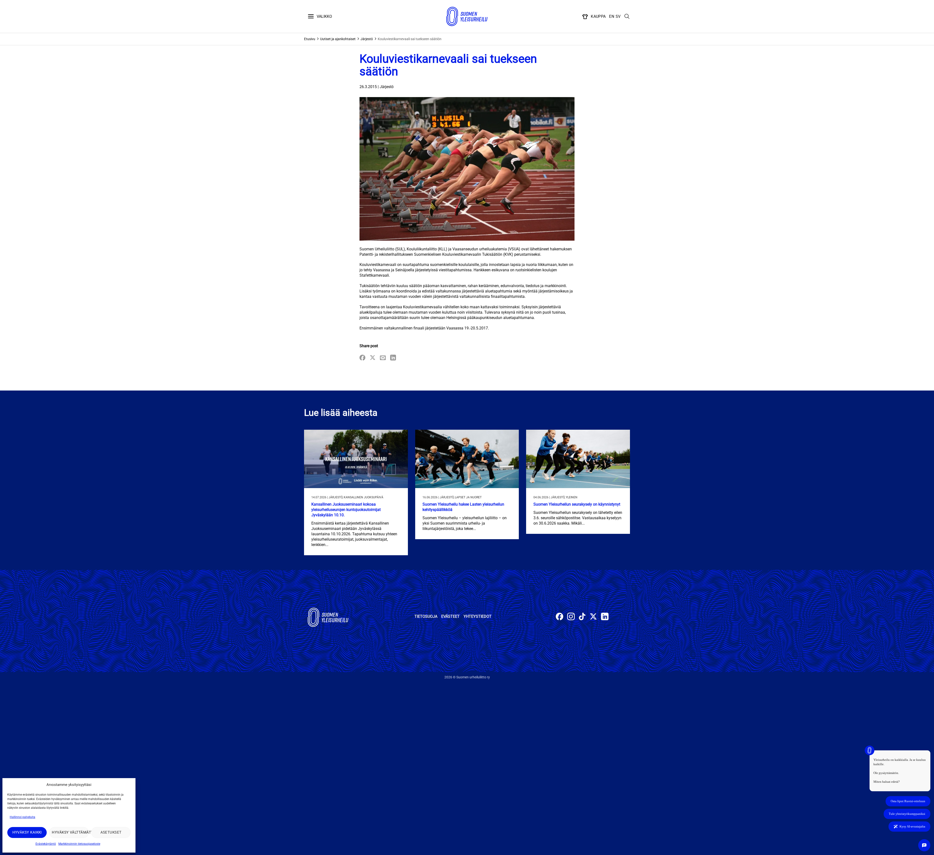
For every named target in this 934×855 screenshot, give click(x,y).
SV (618, 16)
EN (611, 16)
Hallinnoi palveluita (22, 817)
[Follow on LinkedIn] (605, 617)
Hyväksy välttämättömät (70, 832)
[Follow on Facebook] (559, 617)
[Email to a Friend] (383, 358)
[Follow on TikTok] (582, 617)
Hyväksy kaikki (27, 832)
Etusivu (309, 39)
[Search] (627, 16)
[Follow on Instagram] (571, 617)
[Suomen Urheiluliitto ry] (467, 16)
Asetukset (111, 832)
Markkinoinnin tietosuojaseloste (79, 844)
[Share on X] (373, 358)
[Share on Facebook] (362, 358)
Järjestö (366, 39)
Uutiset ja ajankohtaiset (338, 39)
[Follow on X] (593, 617)
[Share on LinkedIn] (393, 358)
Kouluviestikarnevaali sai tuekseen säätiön (409, 39)
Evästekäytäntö (46, 844)
